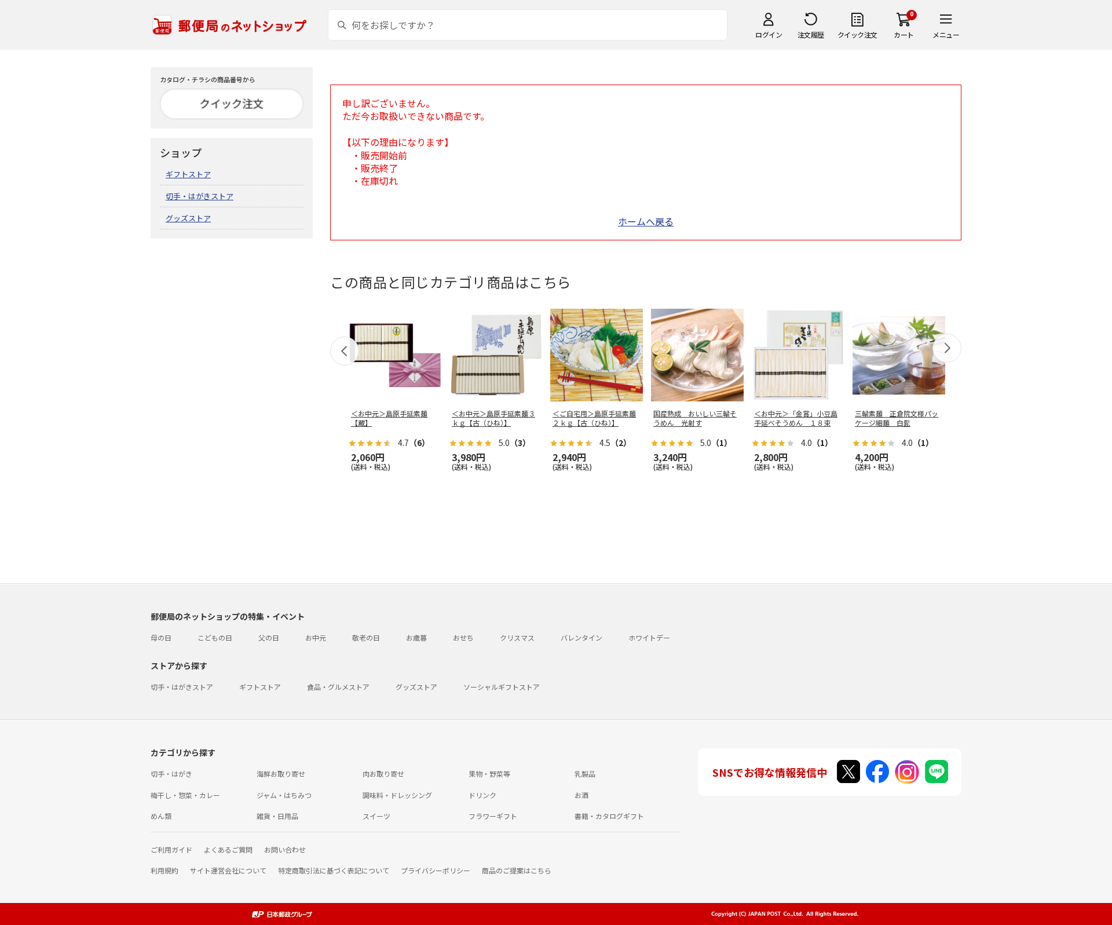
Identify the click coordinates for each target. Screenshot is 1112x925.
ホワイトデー (649, 637)
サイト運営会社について (228, 870)
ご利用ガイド (171, 849)
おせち (463, 637)
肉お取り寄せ (383, 773)
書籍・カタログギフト (609, 816)
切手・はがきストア (199, 196)
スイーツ (376, 816)
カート (904, 34)
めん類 (161, 816)
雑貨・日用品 (277, 816)
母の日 (161, 637)
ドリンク (482, 795)
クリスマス (517, 637)
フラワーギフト (493, 816)
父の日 (268, 637)
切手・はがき (171, 773)
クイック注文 (857, 34)
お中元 (315, 637)
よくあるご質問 (228, 849)
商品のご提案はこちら (516, 870)
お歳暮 (416, 637)
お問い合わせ (285, 849)
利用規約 (164, 870)
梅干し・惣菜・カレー (185, 795)
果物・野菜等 (489, 773)
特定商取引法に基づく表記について (333, 870)
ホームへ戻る (646, 221)
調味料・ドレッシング (397, 795)
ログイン (768, 34)
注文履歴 (811, 34)
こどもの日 (214, 637)
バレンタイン (581, 637)
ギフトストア (188, 174)
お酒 (581, 795)
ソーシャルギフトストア (501, 687)
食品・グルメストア (338, 687)
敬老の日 (366, 637)
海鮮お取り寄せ (281, 773)
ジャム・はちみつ (284, 795)
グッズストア (188, 218)
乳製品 (585, 773)
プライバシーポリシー (435, 870)
